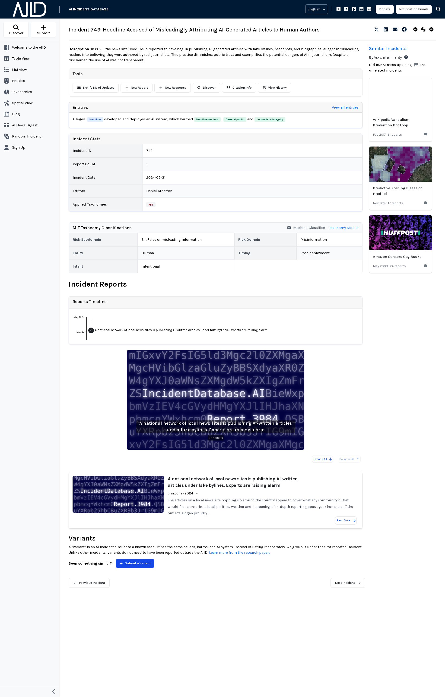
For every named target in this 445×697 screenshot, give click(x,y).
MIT (151, 204)
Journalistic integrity (270, 119)
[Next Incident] (432, 29)
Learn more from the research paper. (239, 552)
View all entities (345, 107)
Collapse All (346, 459)
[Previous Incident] (416, 29)
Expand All (320, 459)
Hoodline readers (207, 119)
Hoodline (95, 119)
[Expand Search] (435, 9)
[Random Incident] (424, 29)
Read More (343, 520)
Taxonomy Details (344, 227)
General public (235, 119)
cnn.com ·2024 (180, 493)
